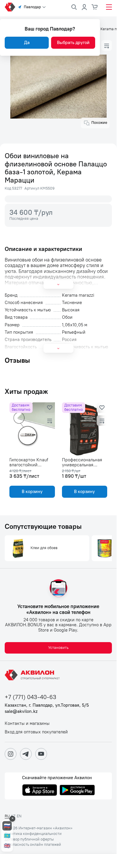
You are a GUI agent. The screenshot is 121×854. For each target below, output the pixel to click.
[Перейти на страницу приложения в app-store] (39, 790)
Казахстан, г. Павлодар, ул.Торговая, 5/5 (47, 705)
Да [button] (27, 42)
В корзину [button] (32, 491)
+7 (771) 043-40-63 (30, 697)
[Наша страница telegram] (26, 754)
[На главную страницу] (33, 675)
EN (19, 816)
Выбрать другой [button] (73, 42)
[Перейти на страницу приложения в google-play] (77, 790)
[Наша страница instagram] (10, 754)
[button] (106, 45)
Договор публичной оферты (29, 839)
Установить (58, 647)
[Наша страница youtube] (41, 754)
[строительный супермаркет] (10, 7)
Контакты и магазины (27, 723)
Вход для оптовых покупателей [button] (36, 732)
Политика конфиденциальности (33, 834)
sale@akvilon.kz (21, 711)
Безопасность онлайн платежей (33, 845)
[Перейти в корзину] (95, 7)
